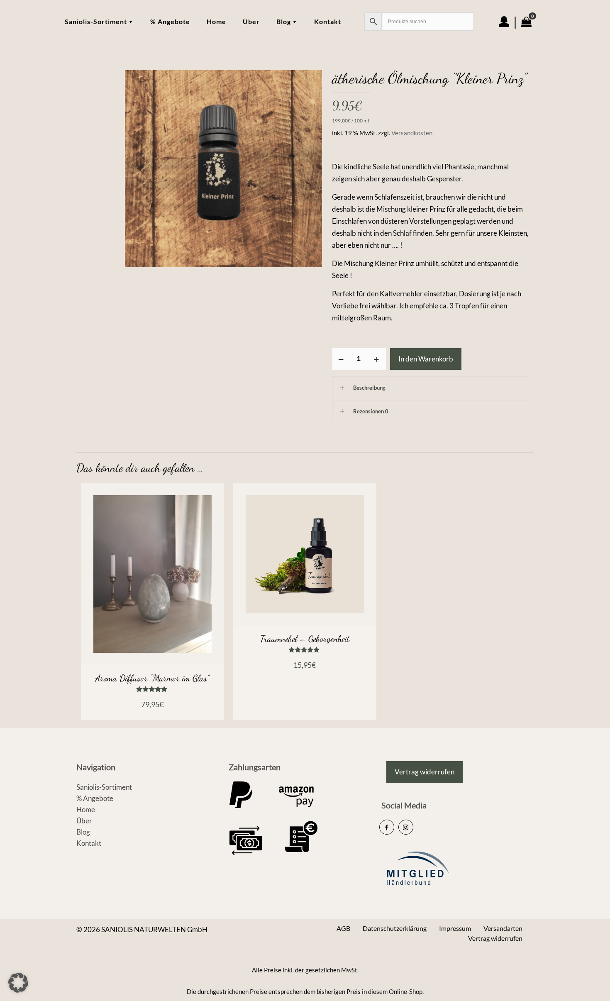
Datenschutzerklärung (395, 928)
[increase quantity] (376, 359)
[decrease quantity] (341, 359)
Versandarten (502, 928)
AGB (343, 928)
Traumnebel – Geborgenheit (304, 638)
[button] (18, 982)
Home (85, 809)
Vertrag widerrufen (495, 938)
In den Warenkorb (425, 358)
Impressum (455, 928)
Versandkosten (411, 133)
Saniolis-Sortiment (104, 787)
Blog (83, 832)
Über (84, 820)
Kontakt (88, 843)
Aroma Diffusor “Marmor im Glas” (152, 678)
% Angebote (94, 798)
